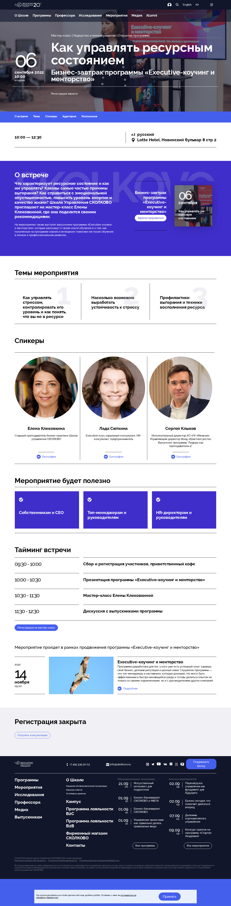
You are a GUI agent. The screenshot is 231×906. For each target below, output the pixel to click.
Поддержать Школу (201, 764)
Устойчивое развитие (76, 794)
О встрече (21, 116)
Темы (36, 116)
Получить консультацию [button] (32, 735)
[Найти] (177, 4)
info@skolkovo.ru (120, 764)
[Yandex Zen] (171, 765)
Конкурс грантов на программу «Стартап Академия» (198, 833)
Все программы (145, 845)
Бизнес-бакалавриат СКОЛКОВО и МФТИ (147, 799)
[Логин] (171, 5)
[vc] (176, 765)
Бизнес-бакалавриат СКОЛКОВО (147, 810)
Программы (42, 15)
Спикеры (51, 116)
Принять (169, 896)
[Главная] (28, 4)
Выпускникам (28, 817)
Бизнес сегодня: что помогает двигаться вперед (197, 804)
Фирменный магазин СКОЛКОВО (86, 835)
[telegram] (152, 765)
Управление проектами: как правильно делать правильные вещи (149, 823)
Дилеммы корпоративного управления (195, 818)
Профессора (65, 15)
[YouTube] (159, 765)
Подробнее (130, 688)
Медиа (137, 15)
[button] (113, 388)
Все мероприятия (198, 845)
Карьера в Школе (74, 790)
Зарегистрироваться (150, 218)
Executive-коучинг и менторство (150, 662)
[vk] (165, 765)
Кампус (73, 801)
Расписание (89, 116)
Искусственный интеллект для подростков (144, 786)
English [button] (187, 4)
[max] (147, 765)
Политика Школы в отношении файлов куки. (99, 860)
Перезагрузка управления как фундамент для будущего (195, 788)
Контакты (75, 845)
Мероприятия (117, 15)
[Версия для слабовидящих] (197, 4)
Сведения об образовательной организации (86, 786)
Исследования (90, 15)
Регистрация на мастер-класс (36, 627)
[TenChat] (182, 765)
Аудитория (69, 116)
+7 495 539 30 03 (79, 764)
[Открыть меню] (211, 5)
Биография (49, 456)
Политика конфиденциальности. (62, 860)
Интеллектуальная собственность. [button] (30, 860)
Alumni (151, 15)
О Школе (22, 15)
